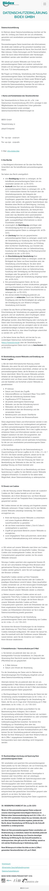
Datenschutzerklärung (10, 871)
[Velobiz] (30, 880)
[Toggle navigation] (44, 4)
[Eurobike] (3, 880)
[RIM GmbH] (17, 880)
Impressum (6, 864)
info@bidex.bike (13, 151)
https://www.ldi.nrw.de (10, 342)
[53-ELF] (9, 880)
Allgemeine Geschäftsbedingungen (15, 867)
